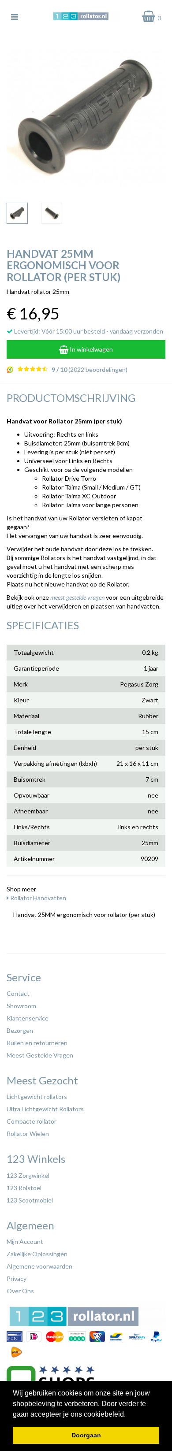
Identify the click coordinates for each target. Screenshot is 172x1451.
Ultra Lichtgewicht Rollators (45, 1109)
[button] (128, 1415)
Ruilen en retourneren (37, 1043)
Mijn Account (25, 1241)
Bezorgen (20, 1030)
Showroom (21, 1005)
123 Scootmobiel (30, 1200)
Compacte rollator (31, 1121)
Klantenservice (28, 1018)
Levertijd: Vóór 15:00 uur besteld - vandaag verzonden (88, 331)
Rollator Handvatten (37, 898)
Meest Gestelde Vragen (40, 1055)
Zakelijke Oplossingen (37, 1254)
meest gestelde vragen (77, 597)
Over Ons (20, 1291)
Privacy (16, 1278)
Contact (18, 993)
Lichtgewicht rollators (37, 1096)
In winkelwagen (90, 349)
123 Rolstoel (24, 1187)
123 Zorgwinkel (28, 1175)
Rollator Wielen (28, 1133)
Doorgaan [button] (86, 1435)
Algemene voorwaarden (39, 1266)
